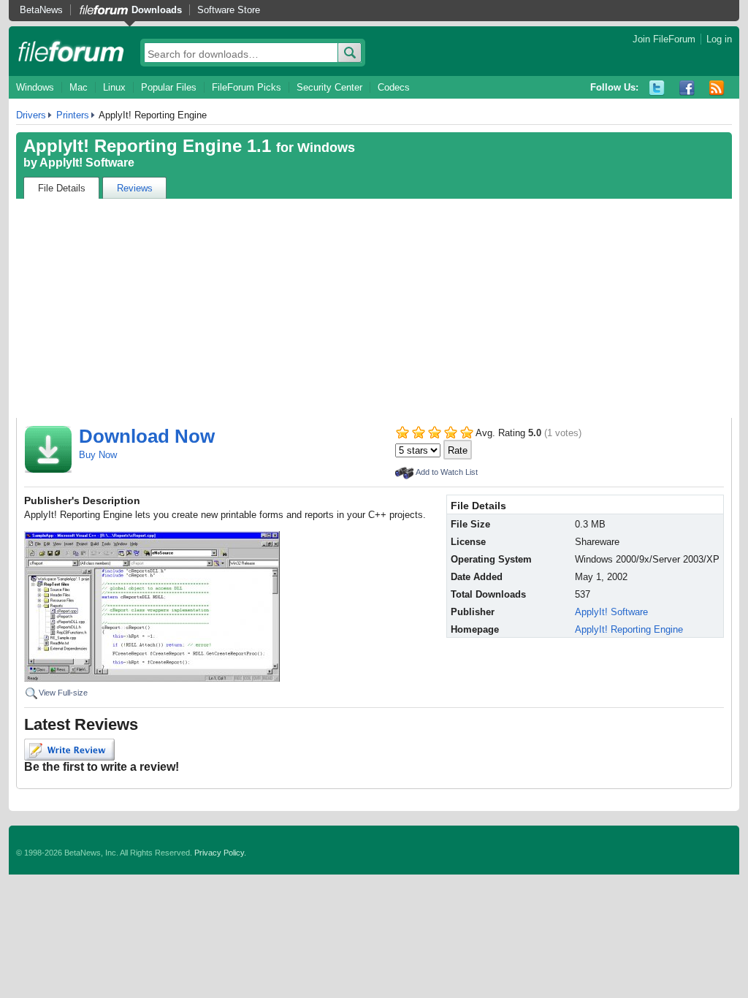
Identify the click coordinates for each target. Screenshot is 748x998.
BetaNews (41, 9)
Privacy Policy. (220, 852)
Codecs (394, 87)
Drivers (31, 115)
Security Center (329, 87)
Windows (35, 87)
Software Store (228, 9)
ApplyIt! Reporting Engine (629, 629)
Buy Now (98, 454)
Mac (78, 87)
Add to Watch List (447, 472)
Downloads (156, 9)
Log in (719, 39)
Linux (114, 87)
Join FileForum (664, 39)
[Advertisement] (374, 308)
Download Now (147, 436)
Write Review (69, 750)
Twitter (657, 88)
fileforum (71, 51)
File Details (61, 188)
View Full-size (63, 692)
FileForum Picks (246, 87)
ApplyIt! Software (86, 162)
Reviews (135, 188)
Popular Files (168, 87)
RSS (717, 88)
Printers (72, 115)
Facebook (687, 88)
